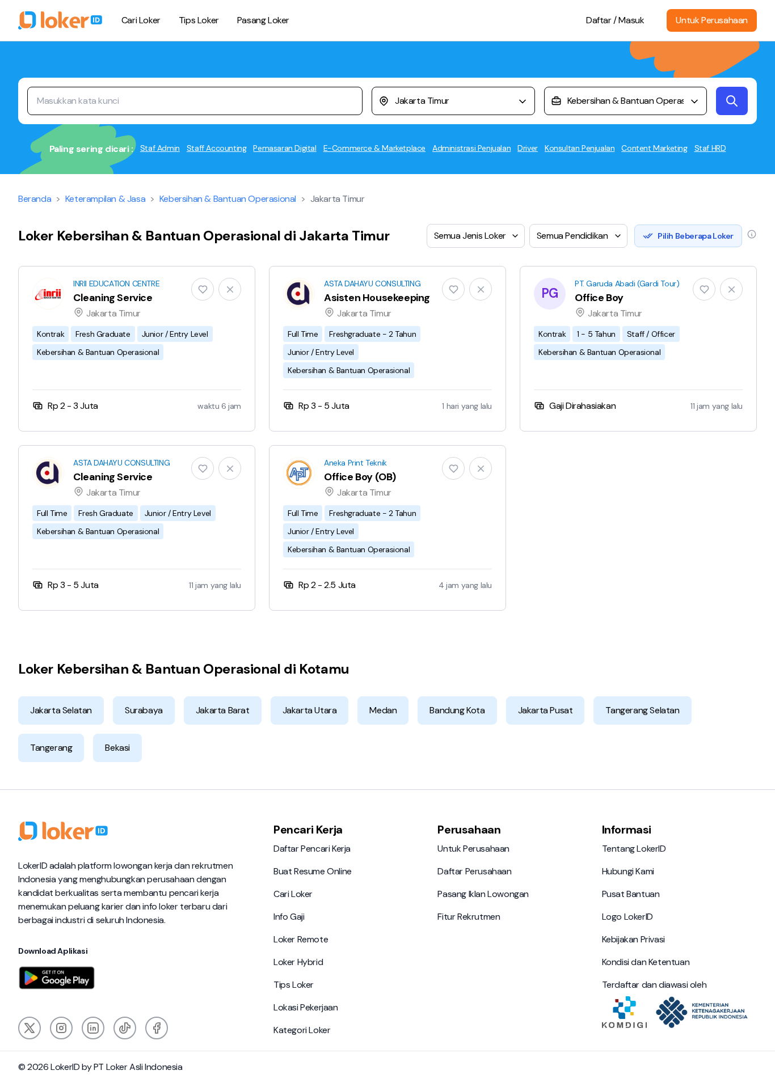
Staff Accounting (217, 148)
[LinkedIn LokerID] (93, 1028)
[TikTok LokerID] (124, 1028)
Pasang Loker (263, 20)
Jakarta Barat (223, 710)
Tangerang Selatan (642, 710)
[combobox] (453, 101)
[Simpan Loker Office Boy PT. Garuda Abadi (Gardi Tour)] (704, 289)
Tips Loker (199, 20)
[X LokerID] (29, 1028)
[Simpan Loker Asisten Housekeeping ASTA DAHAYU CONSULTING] (453, 289)
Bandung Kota (457, 710)
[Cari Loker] (732, 101)
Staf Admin (160, 148)
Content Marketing (654, 148)
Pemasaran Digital (284, 148)
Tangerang (51, 748)
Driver (527, 148)
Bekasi (117, 748)
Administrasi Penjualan (471, 148)
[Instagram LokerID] (61, 1028)
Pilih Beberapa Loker (696, 236)
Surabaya (144, 710)
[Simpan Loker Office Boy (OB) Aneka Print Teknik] (453, 468)
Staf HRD (710, 148)
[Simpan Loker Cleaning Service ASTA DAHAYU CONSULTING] (202, 468)
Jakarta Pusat (545, 710)
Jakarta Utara (310, 710)
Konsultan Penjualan (579, 148)
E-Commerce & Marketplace (374, 148)
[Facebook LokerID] (156, 1028)
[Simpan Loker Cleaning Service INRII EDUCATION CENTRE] (202, 289)
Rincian (136, 348)
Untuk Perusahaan (712, 20)
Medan (383, 710)
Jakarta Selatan (61, 710)
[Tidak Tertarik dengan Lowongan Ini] (229, 289)
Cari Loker (141, 20)
